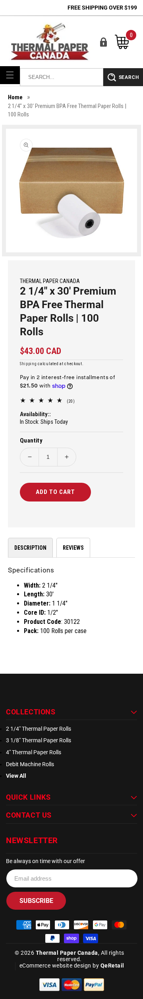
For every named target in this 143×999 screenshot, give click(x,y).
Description (30, 548)
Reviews (73, 548)
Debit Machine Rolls (30, 764)
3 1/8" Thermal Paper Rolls (38, 740)
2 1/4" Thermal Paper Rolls (38, 729)
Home (15, 97)
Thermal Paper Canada (67, 953)
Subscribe (36, 901)
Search (129, 77)
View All (16, 776)
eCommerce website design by (59, 965)
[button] (10, 75)
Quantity (31, 440)
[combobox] (61, 77)
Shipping (28, 364)
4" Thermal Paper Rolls (33, 752)
